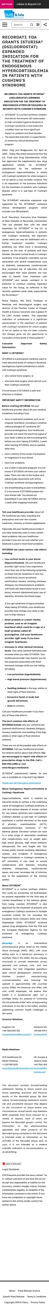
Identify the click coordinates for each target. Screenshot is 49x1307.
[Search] (31, 25)
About (12, 1290)
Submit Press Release (13, 1296)
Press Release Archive (29, 1290)
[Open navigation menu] (4, 24)
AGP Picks (7, 4)
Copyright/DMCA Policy (16, 1302)
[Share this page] (45, 24)
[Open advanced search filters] (38, 25)
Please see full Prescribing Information (21, 783)
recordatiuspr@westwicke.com (17, 1068)
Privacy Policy (38, 1302)
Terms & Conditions (36, 1296)
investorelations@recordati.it (16, 1034)
